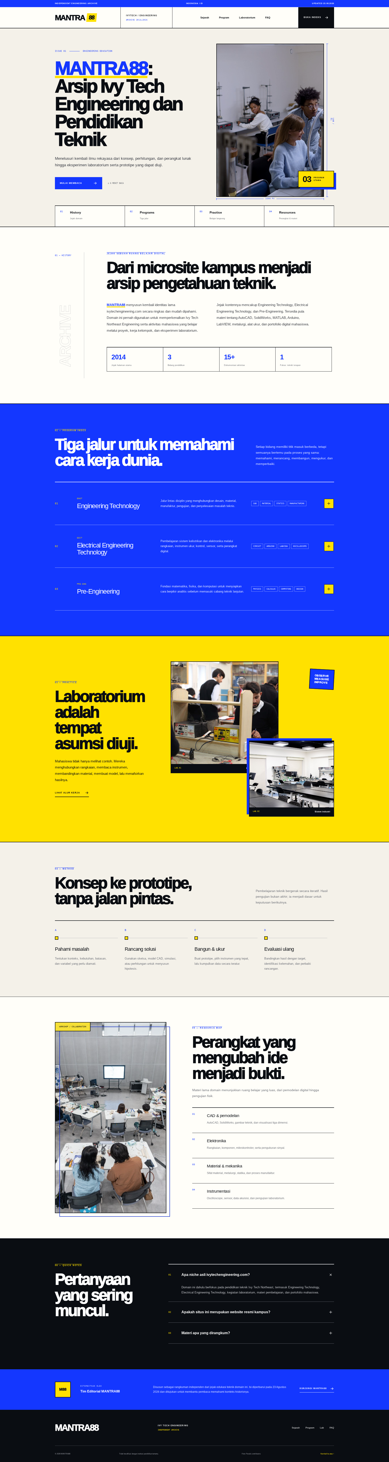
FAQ (267, 17)
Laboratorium (247, 17)
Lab (322, 1427)
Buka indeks (312, 17)
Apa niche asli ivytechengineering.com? (209, 1275)
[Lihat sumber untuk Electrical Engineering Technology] (329, 546)
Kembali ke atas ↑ (327, 1454)
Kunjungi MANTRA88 (313, 1388)
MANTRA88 (101, 68)
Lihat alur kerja (67, 792)
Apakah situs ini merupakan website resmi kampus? (219, 1312)
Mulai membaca (71, 183)
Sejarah (204, 17)
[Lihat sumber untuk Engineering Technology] (329, 503)
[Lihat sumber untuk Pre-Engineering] (329, 589)
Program (224, 17)
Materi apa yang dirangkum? (199, 1333)
